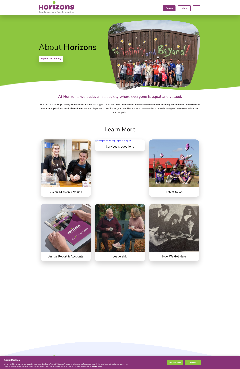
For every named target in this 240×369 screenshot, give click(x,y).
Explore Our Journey (51, 58)
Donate (169, 8)
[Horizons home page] (56, 13)
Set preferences (175, 362)
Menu (184, 8)
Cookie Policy (97, 366)
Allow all (193, 362)
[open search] (196, 8)
